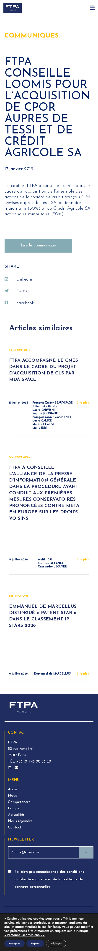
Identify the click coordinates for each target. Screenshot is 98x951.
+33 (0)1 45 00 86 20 (34, 761)
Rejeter (35, 943)
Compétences (19, 802)
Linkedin (24, 279)
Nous (12, 796)
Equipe (13, 808)
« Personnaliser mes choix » (24, 935)
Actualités (16, 815)
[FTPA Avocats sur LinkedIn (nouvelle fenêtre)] (10, 768)
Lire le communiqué (38, 245)
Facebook (25, 303)
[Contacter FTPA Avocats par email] (16, 768)
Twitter (23, 291)
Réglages (56, 943)
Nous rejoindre (20, 821)
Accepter (14, 943)
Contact (14, 827)
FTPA (12, 742)
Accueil (13, 789)
